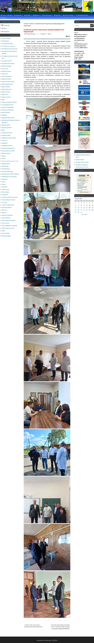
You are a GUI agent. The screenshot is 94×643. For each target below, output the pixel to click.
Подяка (3, 181)
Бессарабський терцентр (8, 63)
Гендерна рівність (80, 159)
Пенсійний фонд (6, 168)
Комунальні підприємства (8, 148)
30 (78, 212)
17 (81, 207)
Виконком (58, 15)
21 (92, 207)
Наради (4, 156)
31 (81, 212)
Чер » (85, 214)
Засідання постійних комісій (9, 138)
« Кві (82, 214)
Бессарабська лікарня (7, 43)
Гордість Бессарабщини (8, 107)
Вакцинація (4, 73)
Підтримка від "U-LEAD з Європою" (10, 174)
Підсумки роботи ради (7, 171)
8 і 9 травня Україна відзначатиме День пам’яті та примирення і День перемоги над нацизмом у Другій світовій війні (60, 626)
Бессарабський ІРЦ (7, 61)
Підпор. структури (69, 15)
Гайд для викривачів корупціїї (9, 102)
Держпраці (4, 115)
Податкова (4, 179)
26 (86, 210)
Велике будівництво (7, 76)
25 (84, 210)
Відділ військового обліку (8, 81)
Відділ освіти (5, 94)
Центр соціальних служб (8, 228)
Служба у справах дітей (8, 205)
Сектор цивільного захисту (8, 199)
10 (81, 205)
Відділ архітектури (6, 79)
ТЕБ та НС (4, 210)
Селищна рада (47, 15)
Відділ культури (6, 91)
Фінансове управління (7, 215)
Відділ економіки (6, 86)
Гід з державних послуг (7, 104)
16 (78, 207)
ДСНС (3, 130)
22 (75, 210)
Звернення (4, 140)
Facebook (6, 25)
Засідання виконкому (7, 132)
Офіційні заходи (6, 163)
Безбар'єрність (5, 41)
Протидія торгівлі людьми (82, 162)
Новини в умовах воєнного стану (10, 161)
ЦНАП (3, 230)
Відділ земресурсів (6, 89)
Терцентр (4, 212)
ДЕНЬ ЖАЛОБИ (6, 112)
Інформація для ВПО (83, 15)
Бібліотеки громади (6, 66)
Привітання (4, 186)
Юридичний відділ (6, 235)
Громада (28, 15)
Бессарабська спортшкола (8, 46)
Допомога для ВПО (6, 127)
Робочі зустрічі (5, 189)
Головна (4, 15)
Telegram (6, 31)
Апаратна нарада (6, 38)
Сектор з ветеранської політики (10, 197)
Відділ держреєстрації (7, 84)
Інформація (4, 143)
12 (86, 205)
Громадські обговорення (8, 110)
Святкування (5, 194)
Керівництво (18, 15)
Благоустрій (5, 68)
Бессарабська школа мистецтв (9, 48)
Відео (3, 99)
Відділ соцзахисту (6, 97)
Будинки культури (6, 71)
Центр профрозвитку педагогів (9, 225)
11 (84, 205)
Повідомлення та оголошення (9, 176)
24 (81, 210)
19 (86, 207)
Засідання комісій (6, 135)
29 (75, 212)
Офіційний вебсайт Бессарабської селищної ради (47, 1)
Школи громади (5, 233)
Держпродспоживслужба (8, 117)
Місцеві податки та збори (8, 150)
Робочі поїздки (5, 192)
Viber (5, 28)
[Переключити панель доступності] (91, 10)
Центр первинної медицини (8, 220)
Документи (37, 15)
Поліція (3, 184)
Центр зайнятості (6, 217)
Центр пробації (5, 223)
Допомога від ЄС (6, 125)
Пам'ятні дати (5, 166)
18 (84, 207)
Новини (11, 15)
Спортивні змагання (7, 207)
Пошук (3, 17)
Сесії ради (4, 202)
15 (75, 207)
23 (78, 210)
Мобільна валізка (6, 153)
